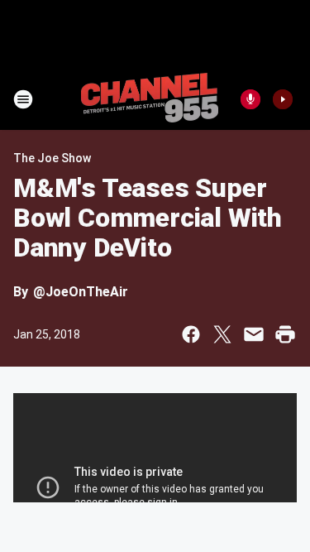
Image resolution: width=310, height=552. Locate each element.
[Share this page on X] (222, 334)
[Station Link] (149, 99)
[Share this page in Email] (253, 334)
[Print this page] (285, 334)
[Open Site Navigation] (23, 99)
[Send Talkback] (250, 99)
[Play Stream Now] (283, 99)
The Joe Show (52, 158)
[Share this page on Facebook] (191, 334)
